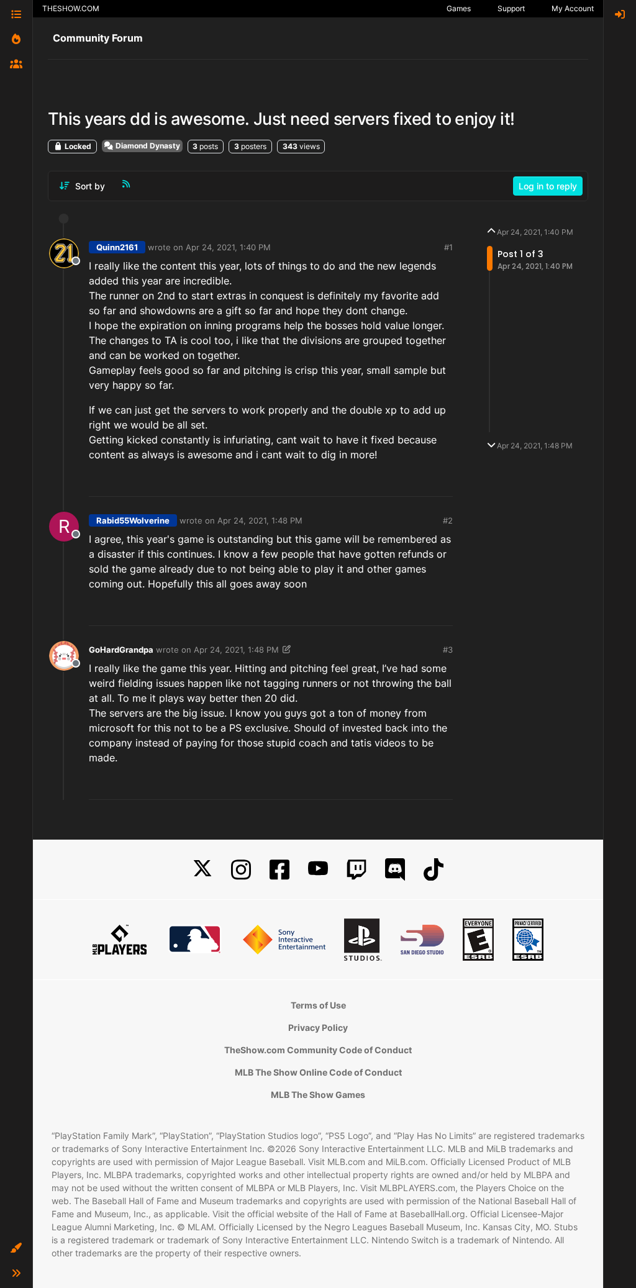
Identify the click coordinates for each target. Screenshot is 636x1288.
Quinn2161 (117, 247)
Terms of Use (318, 1005)
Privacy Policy (318, 1027)
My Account (573, 8)
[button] (16, 1248)
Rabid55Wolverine (133, 520)
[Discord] (395, 869)
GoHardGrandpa (121, 650)
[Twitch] (356, 869)
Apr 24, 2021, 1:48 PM (259, 520)
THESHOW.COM (70, 8)
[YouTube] (318, 869)
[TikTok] (433, 869)
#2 (448, 520)
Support (511, 8)
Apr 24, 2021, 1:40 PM (228, 247)
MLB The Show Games (318, 1094)
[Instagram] (241, 869)
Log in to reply (548, 186)
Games (459, 8)
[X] (202, 869)
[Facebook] (279, 869)
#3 (448, 650)
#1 (448, 247)
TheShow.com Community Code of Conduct (318, 1050)
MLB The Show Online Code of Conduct (318, 1072)
